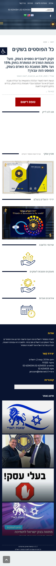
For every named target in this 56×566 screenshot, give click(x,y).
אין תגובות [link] (31, 76)
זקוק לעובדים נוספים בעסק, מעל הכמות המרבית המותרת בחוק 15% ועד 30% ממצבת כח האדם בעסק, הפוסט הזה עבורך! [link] (29, 64)
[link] (3, 51)
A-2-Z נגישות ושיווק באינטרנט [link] (28, 546)
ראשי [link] (52, 42)
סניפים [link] (30, 3)
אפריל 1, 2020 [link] (48, 76)
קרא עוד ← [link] (50, 91)
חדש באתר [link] (48, 395)
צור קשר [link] (22, 3)
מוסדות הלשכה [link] (41, 3)
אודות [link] (51, 3)
